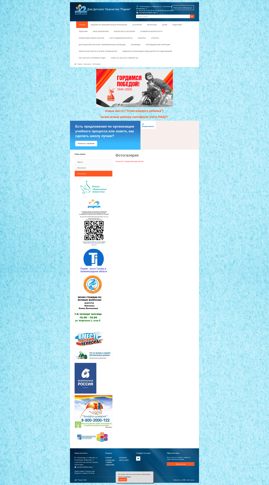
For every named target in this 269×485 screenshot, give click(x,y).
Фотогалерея (96, 64)
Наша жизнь (87, 64)
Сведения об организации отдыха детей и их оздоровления (147, 51)
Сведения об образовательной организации (109, 25)
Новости (80, 162)
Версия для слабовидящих (182, 8)
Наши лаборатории (101, 31)
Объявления (81, 168)
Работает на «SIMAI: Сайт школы (183, 480)
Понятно (123, 479)
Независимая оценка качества (91, 38)
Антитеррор (137, 25)
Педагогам (83, 31)
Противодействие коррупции (158, 45)
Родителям (177, 25)
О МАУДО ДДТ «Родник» (110, 461)
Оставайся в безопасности (151, 31)
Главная (82, 25)
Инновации (135, 45)
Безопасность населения (124, 31)
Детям (164, 25)
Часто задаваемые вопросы (121, 38)
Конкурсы (142, 38)
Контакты (155, 38)
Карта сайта (124, 460)
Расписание (152, 25)
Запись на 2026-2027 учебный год (124, 58)
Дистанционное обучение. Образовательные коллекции (102, 45)
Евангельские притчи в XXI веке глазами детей (98, 51)
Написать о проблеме (86, 143)
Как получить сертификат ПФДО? (92, 58)
